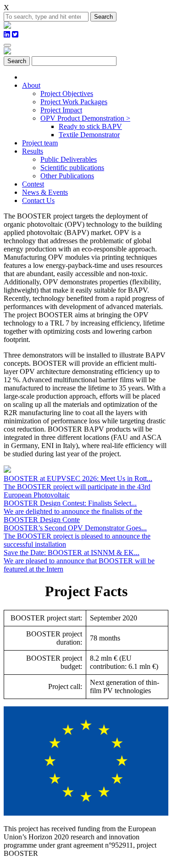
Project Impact (61, 110)
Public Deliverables (68, 159)
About (31, 85)
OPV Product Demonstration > (85, 118)
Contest (33, 184)
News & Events (45, 192)
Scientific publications (72, 167)
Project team (40, 143)
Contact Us (38, 200)
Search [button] (103, 16)
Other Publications (67, 176)
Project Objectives (66, 93)
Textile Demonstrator (89, 135)
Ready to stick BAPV (90, 126)
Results (32, 151)
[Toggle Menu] (7, 45)
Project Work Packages (73, 102)
